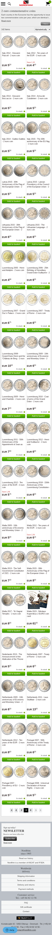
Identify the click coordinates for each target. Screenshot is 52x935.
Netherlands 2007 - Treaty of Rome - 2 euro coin (38, 655)
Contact (26, 911)
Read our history (26, 858)
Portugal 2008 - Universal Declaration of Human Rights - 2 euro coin (38, 785)
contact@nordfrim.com (26, 930)
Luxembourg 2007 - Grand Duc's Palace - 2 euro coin (13, 312)
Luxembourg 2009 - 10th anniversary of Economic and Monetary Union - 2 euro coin (38, 357)
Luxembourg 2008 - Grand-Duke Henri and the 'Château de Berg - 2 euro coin (13, 357)
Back (16, 810)
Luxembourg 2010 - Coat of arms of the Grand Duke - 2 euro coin (38, 399)
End (40, 810)
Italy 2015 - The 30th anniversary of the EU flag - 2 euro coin (38, 141)
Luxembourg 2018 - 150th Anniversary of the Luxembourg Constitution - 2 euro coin (38, 486)
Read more (6, 21)
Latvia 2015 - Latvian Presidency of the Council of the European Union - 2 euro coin (38, 185)
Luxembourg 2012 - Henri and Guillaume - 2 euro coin (38, 441)
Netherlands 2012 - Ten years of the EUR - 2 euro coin (13, 742)
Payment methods (26, 889)
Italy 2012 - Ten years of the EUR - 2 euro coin (37, 54)
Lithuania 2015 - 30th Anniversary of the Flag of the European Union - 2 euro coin (13, 228)
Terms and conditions (26, 880)
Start (11, 810)
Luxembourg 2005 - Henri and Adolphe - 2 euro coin (13, 269)
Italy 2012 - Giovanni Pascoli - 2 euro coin (11, 54)
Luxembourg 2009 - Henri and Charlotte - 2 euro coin (13, 397)
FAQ (26, 903)
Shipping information (26, 876)
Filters (45, 24)
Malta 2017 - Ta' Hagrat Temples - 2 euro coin (12, 612)
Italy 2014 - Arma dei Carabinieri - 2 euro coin (37, 97)
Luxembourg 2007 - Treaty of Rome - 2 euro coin (38, 312)
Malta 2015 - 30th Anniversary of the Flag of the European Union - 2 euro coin (38, 572)
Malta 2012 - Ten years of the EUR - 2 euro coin (38, 526)
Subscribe (10, 839)
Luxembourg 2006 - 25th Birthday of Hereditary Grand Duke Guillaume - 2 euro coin (38, 271)
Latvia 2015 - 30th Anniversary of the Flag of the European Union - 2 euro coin (13, 185)
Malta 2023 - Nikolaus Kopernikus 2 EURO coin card (38, 613)
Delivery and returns (26, 885)
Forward (35, 810)
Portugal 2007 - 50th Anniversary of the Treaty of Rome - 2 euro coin (38, 742)
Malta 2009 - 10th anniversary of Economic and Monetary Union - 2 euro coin (13, 529)
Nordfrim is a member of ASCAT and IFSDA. (26, 863)
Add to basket (13, 72)
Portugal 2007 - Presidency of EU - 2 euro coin (13, 785)
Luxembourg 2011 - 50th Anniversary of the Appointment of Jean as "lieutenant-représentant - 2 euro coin (13, 444)
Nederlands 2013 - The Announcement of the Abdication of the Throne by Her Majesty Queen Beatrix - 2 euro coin (12, 659)
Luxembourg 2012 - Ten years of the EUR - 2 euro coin (13, 484)
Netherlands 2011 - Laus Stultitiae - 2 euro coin (37, 698)
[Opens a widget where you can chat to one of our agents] (10, 930)
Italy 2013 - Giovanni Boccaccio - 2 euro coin (12, 97)
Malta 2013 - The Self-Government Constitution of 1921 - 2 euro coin (13, 570)
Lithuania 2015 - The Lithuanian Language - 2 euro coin (37, 227)
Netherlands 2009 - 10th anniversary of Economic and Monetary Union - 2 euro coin (13, 701)
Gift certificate (26, 907)
